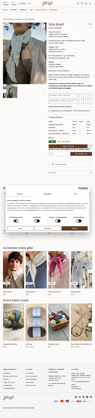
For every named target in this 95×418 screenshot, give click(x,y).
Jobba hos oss (31, 385)
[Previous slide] (4, 91)
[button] (10, 91)
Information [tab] (47, 194)
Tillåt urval (47, 228)
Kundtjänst (7, 373)
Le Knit (25, 19)
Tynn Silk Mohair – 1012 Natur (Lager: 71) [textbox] (61, 101)
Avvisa (20, 228)
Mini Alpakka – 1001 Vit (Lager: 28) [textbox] (59, 95)
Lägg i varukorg (68, 146)
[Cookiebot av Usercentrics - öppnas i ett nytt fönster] (80, 188)
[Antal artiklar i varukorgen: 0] (90, 3)
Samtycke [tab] (20, 194)
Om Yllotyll (29, 373)
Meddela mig (82, 154)
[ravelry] (87, 397)
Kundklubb (22, 3)
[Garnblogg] (80, 397)
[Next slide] (44, 91)
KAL (29, 3)
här (64, 383)
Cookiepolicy (7, 385)
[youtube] (91, 397)
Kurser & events (41, 10)
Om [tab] (75, 194)
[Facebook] (76, 397)
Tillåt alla (75, 228)
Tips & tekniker (31, 379)
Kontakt (6, 379)
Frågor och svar (8, 382)
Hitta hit (51, 385)
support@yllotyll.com (82, 381)
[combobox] (63, 96)
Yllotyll (5, 19)
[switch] (37, 220)
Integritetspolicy (9, 388)
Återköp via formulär (10, 376)
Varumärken (53, 10)
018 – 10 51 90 (80, 373)
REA (31, 10)
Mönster (10, 19)
